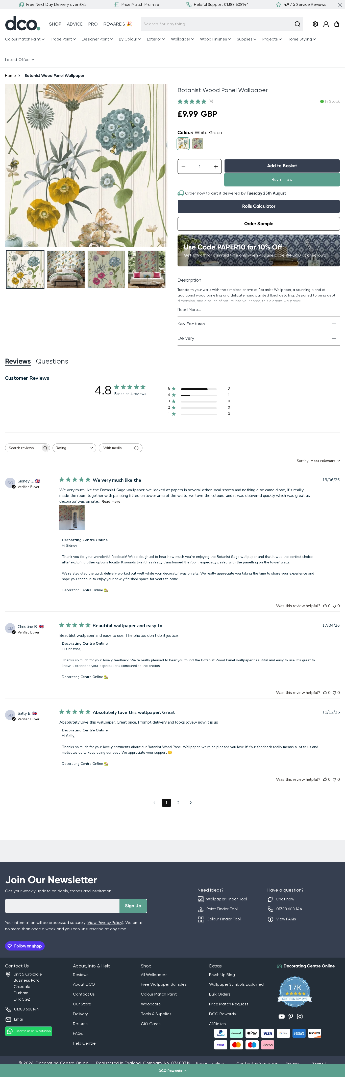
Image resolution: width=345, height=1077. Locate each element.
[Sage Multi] (197, 143)
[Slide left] (11, 165)
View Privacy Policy (105, 922)
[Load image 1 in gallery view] (25, 269)
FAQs (78, 1033)
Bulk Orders (220, 994)
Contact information (257, 1063)
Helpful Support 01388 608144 (221, 4)
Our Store (82, 1004)
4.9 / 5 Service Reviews (305, 4)
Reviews (80, 974)
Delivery (80, 1013)
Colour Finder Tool (223, 919)
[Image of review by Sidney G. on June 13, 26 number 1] (72, 517)
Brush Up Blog (222, 974)
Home (10, 75)
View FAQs (286, 919)
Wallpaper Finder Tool (226, 899)
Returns (80, 1023)
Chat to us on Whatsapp (33, 1031)
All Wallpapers (154, 974)
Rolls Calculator (258, 206)
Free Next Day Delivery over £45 (56, 4)
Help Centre (84, 1043)
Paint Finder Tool (222, 908)
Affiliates (217, 1023)
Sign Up (133, 906)
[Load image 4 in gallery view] (147, 269)
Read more (111, 501)
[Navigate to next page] (190, 803)
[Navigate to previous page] (154, 803)
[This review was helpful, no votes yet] (325, 606)
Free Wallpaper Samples (163, 984)
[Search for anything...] (297, 24)
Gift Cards (151, 1023)
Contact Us (84, 994)
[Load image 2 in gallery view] (66, 269)
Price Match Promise (140, 4)
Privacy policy (210, 1063)
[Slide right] (161, 165)
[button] (172, 1070)
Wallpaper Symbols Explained (236, 984)
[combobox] (222, 24)
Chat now (285, 899)
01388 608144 (26, 1009)
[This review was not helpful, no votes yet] (334, 606)
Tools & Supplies (156, 1013)
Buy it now (282, 179)
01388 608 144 (289, 908)
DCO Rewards (222, 1013)
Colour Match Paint (159, 994)
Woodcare (151, 1004)
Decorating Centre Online (62, 1063)
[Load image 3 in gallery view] (106, 269)
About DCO (84, 984)
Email (18, 1019)
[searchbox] (23, 448)
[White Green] (183, 143)
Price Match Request (228, 1004)
